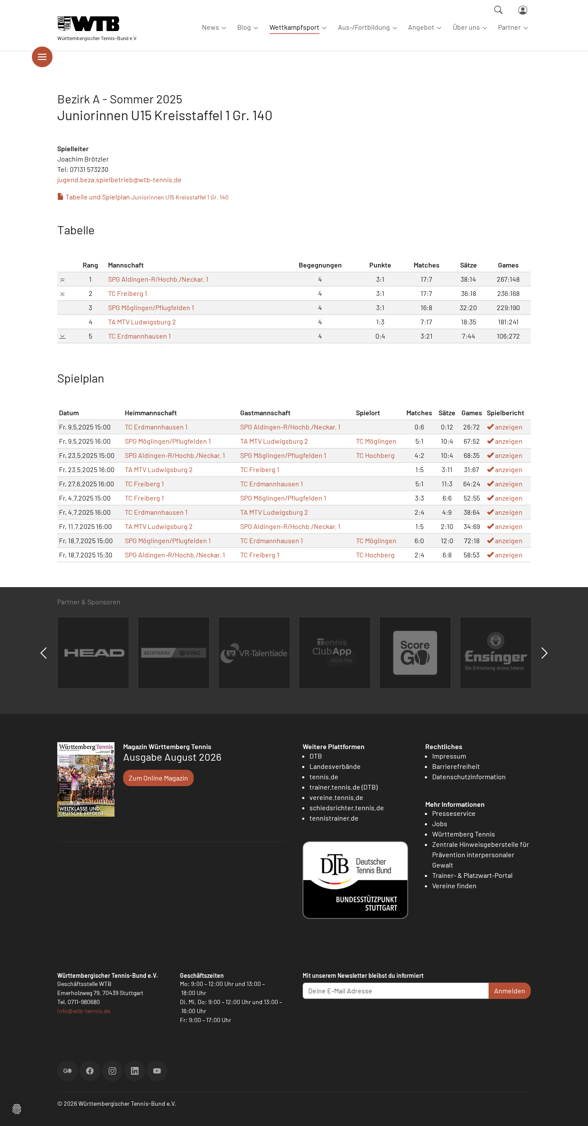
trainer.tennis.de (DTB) (343, 787)
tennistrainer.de (334, 818)
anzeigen (508, 427)
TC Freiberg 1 (127, 293)
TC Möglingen (376, 441)
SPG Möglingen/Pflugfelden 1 (151, 307)
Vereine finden (454, 885)
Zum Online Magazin (158, 778)
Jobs (439, 823)
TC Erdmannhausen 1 (139, 336)
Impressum (449, 756)
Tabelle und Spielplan (146, 197)
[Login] (523, 10)
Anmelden (509, 990)
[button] (17, 1108)
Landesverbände (335, 766)
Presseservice (454, 813)
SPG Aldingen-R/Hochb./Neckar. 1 (158, 279)
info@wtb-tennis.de (83, 1010)
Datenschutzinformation (469, 776)
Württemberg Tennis (463, 834)
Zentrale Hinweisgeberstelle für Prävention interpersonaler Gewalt (480, 854)
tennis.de (323, 776)
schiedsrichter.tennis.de (346, 807)
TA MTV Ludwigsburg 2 (142, 321)
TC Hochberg (375, 455)
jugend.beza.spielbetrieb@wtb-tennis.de (119, 179)
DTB (315, 756)
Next (544, 653)
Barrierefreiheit (456, 766)
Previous (43, 653)
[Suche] (498, 10)
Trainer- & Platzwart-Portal (472, 875)
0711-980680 (84, 1001)
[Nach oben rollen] (571, 1109)
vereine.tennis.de (336, 797)
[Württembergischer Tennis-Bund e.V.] (97, 23)
